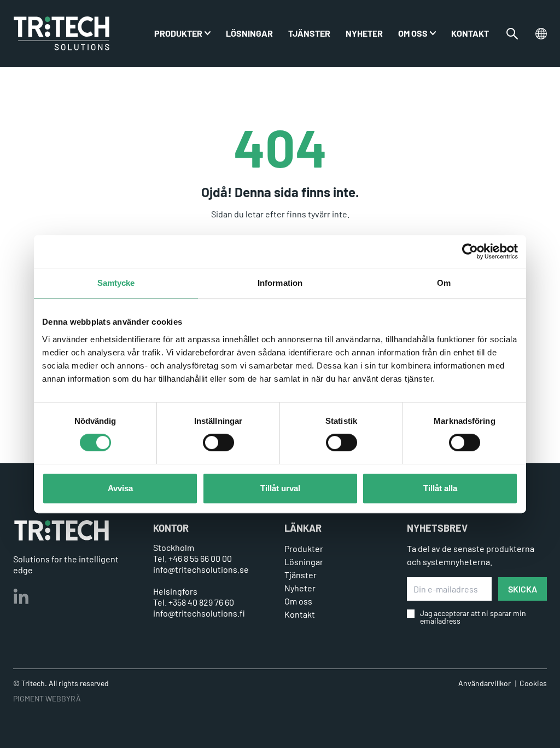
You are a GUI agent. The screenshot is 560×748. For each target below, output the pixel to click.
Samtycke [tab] (116, 282)
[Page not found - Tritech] (61, 33)
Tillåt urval (280, 488)
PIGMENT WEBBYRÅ (47, 698)
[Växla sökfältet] (512, 33)
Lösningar (249, 33)
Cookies (533, 683)
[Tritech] (61, 530)
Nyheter (364, 33)
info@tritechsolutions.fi (199, 613)
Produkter (303, 548)
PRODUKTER (178, 33)
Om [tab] (444, 282)
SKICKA (522, 589)
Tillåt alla (440, 488)
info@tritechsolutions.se (201, 569)
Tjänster (309, 33)
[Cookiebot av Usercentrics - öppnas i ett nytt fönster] (470, 251)
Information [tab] (280, 282)
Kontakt (470, 33)
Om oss (413, 33)
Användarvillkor (484, 683)
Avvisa (120, 488)
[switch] (218, 442)
